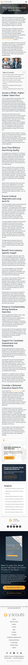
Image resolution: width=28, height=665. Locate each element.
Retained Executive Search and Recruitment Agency (11, 606)
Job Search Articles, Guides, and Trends (14, 504)
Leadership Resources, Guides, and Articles (14, 506)
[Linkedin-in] (21, 653)
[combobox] (14, 440)
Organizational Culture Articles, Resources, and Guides (14, 491)
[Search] (25, 440)
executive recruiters (16, 391)
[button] (26, 2)
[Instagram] (10, 653)
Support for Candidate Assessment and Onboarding (12, 86)
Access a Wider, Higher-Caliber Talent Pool (13, 74)
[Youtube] (14, 653)
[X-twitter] (17, 653)
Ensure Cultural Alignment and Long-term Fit (13, 78)
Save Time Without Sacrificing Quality (12, 76)
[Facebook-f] (7, 653)
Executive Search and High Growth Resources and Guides (14, 499)
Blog (24, 606)
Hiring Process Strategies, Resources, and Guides (14, 501)
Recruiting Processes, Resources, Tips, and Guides (14, 512)
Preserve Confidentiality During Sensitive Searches (12, 82)
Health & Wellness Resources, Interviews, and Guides (14, 496)
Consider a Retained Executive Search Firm (13, 88)
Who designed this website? (14, 661)
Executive (7, 493)
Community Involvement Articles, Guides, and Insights (14, 488)
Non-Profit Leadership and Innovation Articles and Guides (14, 509)
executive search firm (7, 39)
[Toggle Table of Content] (23, 73)
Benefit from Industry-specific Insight (12, 80)
